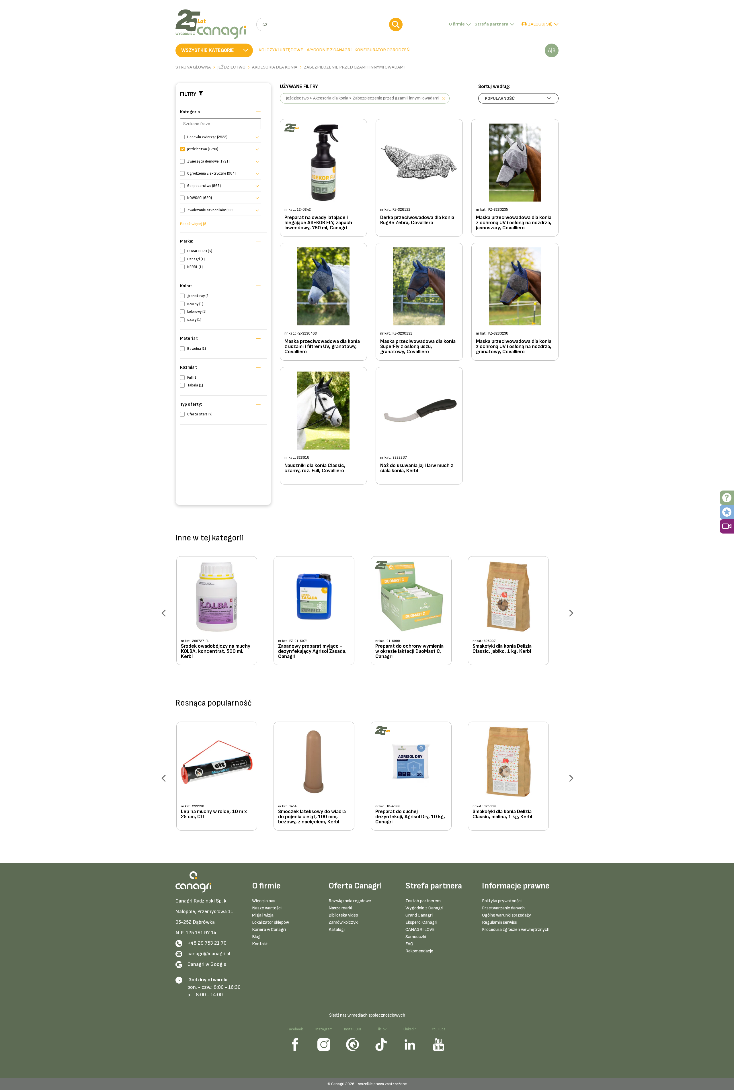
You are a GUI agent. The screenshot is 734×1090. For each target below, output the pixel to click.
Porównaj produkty (552, 50)
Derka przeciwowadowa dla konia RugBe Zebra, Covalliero (417, 220)
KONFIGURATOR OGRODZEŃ (382, 50)
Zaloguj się (540, 24)
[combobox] (329, 24)
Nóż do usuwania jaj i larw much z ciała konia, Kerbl (416, 468)
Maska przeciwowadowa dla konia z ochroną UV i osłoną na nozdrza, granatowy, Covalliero (513, 346)
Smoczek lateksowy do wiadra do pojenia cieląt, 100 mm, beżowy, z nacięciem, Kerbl (312, 817)
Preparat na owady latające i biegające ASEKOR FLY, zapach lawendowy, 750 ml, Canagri (318, 222)
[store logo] (213, 24)
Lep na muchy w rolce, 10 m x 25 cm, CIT (214, 814)
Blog (256, 936)
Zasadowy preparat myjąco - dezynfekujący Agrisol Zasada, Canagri (312, 651)
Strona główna (193, 67)
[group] (221, 612)
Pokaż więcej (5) (194, 224)
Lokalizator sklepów (270, 922)
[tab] (328, 50)
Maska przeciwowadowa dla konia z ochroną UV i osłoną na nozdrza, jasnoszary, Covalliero (513, 222)
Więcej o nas (263, 901)
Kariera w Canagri (269, 929)
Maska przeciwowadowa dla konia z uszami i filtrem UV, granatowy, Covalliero (322, 346)
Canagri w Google (207, 964)
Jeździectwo (231, 67)
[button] (214, 50)
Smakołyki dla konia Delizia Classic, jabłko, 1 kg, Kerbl (502, 649)
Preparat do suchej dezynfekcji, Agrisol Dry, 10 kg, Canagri (410, 817)
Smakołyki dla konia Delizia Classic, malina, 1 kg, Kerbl (502, 814)
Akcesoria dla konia (274, 67)
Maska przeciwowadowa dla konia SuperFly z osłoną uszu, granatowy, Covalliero (418, 346)
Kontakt (260, 944)
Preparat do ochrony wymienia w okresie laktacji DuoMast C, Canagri (409, 651)
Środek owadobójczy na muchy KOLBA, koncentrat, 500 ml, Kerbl (215, 651)
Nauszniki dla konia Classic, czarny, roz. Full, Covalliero (314, 468)
